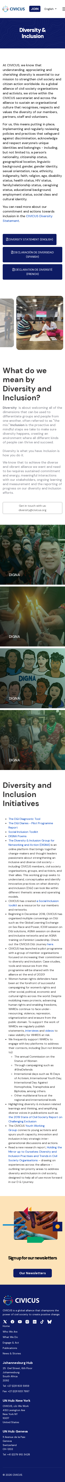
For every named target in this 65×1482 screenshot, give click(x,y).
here (50, 944)
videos (49, 1031)
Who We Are (10, 1331)
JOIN (35, 9)
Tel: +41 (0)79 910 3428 (16, 1454)
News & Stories (12, 1353)
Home (6, 1326)
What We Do (10, 1337)
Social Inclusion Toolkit (23, 832)
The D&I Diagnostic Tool (24, 819)
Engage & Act (11, 1342)
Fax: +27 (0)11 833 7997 (16, 1391)
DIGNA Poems (17, 836)
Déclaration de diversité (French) (34, 272)
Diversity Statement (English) (30, 239)
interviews (32, 1031)
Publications (10, 1348)
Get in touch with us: (32, 508)
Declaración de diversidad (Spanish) (33, 254)
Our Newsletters (32, 1273)
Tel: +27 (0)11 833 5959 (16, 1385)
